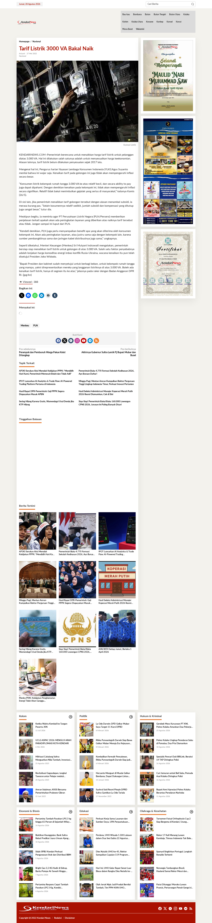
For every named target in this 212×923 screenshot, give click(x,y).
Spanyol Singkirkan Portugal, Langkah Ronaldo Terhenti (174, 853)
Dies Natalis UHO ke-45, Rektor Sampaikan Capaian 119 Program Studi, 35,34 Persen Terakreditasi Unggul (112, 853)
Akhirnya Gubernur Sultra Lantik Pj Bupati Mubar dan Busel (108, 352)
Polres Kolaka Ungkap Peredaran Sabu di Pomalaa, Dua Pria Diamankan (174, 741)
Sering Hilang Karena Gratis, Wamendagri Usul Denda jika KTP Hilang (46, 403)
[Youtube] (83, 340)
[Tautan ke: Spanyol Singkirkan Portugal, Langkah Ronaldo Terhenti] (147, 857)
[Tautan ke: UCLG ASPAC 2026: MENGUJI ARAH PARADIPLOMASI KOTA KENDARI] (26, 746)
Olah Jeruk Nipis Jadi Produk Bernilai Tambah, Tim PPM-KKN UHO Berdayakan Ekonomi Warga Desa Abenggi (113, 886)
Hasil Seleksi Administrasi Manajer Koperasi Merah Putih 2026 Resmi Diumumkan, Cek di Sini (106, 393)
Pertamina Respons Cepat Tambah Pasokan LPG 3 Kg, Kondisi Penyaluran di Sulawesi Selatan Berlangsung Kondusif (51, 886)
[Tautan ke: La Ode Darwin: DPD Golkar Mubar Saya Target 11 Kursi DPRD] (86, 729)
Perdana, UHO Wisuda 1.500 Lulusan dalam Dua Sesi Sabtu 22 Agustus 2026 (114, 837)
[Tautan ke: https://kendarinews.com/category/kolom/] (71, 717)
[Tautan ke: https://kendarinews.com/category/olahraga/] (191, 812)
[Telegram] (90, 340)
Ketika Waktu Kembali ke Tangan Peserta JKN (51, 725)
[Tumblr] (71, 340)
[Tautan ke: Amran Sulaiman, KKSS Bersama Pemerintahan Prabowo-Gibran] (26, 795)
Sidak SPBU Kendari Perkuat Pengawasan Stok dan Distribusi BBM (53, 853)
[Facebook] (58, 340)
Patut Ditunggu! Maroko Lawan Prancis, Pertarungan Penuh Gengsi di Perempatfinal (174, 886)
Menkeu (25, 326)
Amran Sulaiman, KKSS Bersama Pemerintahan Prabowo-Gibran (50, 791)
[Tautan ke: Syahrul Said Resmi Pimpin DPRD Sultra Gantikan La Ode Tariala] (86, 795)
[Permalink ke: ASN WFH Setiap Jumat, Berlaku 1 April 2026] (117, 628)
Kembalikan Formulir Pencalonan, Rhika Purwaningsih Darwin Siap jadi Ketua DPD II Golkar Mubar (113, 758)
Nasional (22, 56)
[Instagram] (77, 340)
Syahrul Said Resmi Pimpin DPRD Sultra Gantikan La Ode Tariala (111, 791)
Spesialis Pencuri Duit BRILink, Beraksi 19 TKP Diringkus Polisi (174, 758)
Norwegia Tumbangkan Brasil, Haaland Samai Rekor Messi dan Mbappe (171, 870)
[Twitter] (64, 340)
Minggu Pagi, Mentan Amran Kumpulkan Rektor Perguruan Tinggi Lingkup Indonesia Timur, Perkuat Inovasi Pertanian (106, 382)
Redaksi (58, 918)
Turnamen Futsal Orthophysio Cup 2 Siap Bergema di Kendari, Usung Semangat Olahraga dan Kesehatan (173, 820)
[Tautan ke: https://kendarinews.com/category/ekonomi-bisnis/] (71, 812)
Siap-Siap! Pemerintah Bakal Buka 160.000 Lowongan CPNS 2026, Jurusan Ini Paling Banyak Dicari (104, 403)
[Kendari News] (26, 22)
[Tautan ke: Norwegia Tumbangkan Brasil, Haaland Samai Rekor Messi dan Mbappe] (147, 874)
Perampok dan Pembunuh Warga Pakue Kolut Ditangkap (42, 352)
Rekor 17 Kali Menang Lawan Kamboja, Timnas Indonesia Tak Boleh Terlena (174, 837)
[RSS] (96, 340)
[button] (192, 4)
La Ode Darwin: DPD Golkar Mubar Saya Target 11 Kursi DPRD (112, 725)
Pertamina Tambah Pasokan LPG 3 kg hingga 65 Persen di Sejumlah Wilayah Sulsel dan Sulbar (53, 820)
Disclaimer (70, 918)
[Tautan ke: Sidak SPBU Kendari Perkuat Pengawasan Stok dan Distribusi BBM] (26, 857)
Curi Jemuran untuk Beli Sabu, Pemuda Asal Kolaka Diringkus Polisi (174, 774)
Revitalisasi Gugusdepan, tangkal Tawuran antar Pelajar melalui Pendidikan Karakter (51, 775)
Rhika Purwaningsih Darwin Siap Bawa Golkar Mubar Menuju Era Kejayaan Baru (114, 742)
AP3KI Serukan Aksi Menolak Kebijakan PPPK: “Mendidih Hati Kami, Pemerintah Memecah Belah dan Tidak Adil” (46, 372)
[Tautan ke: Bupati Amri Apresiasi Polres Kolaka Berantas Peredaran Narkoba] (147, 795)
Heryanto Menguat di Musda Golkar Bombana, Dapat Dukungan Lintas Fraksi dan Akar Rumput (113, 775)
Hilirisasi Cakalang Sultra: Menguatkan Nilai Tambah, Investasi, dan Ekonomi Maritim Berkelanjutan (53, 758)
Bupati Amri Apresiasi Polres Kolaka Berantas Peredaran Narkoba (173, 791)
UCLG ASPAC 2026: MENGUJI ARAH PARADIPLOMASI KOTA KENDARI (53, 741)
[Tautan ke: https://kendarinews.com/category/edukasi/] (131, 812)
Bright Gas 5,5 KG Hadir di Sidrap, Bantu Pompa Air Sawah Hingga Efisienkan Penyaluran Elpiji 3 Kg (51, 870)
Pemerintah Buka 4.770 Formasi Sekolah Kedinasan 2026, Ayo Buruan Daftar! (106, 372)
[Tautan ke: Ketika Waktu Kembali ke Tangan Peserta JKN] (26, 729)
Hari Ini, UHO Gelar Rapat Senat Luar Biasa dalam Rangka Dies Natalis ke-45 (113, 870)
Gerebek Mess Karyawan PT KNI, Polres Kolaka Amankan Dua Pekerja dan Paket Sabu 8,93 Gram (173, 725)
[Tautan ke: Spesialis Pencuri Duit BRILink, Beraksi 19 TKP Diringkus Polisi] (147, 762)
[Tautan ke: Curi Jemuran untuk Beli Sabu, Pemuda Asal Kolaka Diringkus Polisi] (147, 779)
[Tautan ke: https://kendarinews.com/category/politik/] (131, 717)
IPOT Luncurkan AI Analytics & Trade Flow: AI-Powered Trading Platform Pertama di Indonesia (45, 382)
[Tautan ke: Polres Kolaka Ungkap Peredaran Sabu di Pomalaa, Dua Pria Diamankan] (147, 746)
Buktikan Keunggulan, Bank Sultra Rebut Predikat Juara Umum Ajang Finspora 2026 (51, 837)
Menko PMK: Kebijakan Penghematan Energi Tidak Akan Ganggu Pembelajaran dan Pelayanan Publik (37, 700)
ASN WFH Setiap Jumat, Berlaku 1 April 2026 (115, 650)
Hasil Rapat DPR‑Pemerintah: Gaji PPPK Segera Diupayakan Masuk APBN (41, 393)
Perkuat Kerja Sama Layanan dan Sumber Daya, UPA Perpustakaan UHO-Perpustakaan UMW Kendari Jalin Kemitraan (112, 820)
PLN (35, 326)
